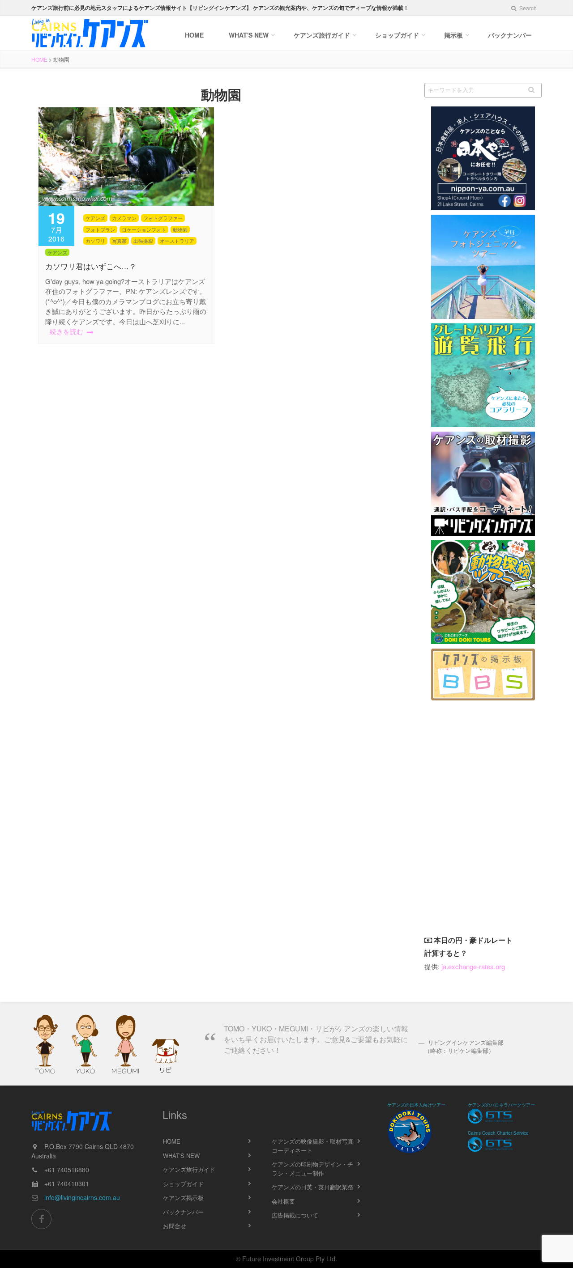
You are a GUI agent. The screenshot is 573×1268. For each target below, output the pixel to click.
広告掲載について (295, 1215)
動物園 (180, 229)
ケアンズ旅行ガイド (189, 1169)
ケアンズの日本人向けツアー (416, 1105)
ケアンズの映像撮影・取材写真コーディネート (312, 1145)
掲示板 (453, 34)
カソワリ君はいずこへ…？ (91, 267)
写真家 (119, 240)
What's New (249, 34)
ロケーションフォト (144, 229)
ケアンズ (95, 217)
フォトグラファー (163, 217)
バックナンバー (510, 34)
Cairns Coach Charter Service (498, 1133)
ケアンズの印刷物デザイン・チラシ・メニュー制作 (312, 1168)
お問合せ (174, 1225)
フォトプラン (100, 229)
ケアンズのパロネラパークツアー (501, 1105)
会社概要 (283, 1201)
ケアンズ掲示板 (183, 1197)
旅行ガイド (322, 34)
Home (194, 34)
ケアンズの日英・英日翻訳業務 (312, 1187)
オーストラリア (177, 240)
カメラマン (124, 217)
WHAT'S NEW (181, 1155)
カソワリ (95, 240)
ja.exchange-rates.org (473, 966)
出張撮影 (143, 240)
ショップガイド (397, 34)
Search (527, 8)
